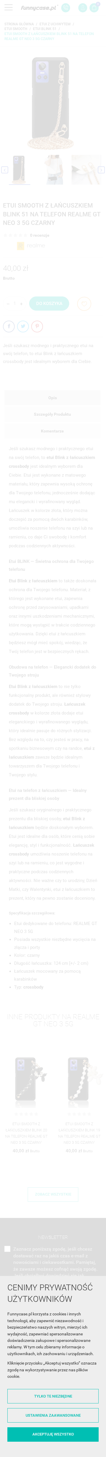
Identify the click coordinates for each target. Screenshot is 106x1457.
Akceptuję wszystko (53, 1434)
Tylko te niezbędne (53, 1396)
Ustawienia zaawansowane (53, 1415)
